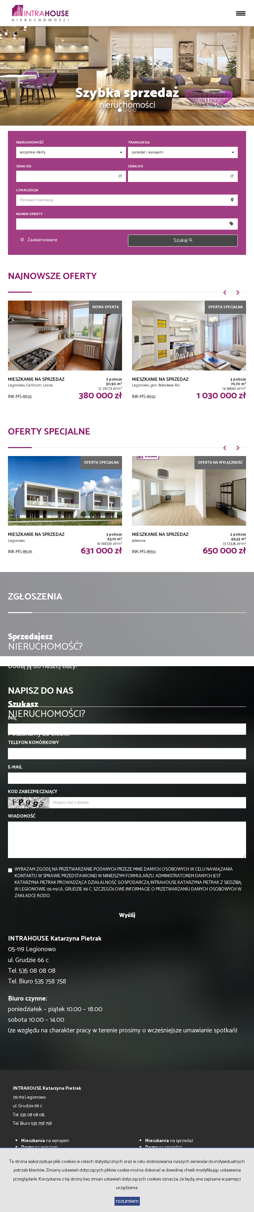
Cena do (135, 166)
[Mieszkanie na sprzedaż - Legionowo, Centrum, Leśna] (65, 354)
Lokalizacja (27, 190)
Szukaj (181, 240)
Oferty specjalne (49, 431)
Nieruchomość (30, 142)
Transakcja (139, 142)
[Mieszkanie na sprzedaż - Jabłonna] (189, 510)
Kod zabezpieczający (32, 792)
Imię (12, 718)
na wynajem (45, 1141)
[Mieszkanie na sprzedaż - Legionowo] (65, 510)
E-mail (15, 767)
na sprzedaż (169, 1141)
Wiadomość (21, 816)
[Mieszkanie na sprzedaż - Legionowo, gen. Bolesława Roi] (189, 354)
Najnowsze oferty (52, 276)
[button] (224, 295)
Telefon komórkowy (33, 743)
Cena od (23, 166)
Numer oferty (29, 214)
